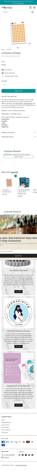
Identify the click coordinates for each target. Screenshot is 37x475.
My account (5, 432)
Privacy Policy (5, 425)
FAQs (3, 420)
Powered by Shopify (21, 465)
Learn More (21, 3)
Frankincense (5, 119)
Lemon (4, 123)
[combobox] (18, 12)
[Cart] (30, 7)
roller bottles (19, 103)
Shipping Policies (6, 422)
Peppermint (5, 127)
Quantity (4, 81)
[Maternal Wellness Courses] (18, 313)
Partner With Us (6, 430)
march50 (8, 49)
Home (3, 49)
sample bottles (28, 103)
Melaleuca (4, 125)
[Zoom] (29, 43)
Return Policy (5, 427)
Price (3, 62)
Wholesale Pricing (7, 137)
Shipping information (8, 132)
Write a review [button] (18, 157)
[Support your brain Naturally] (18, 368)
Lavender (4, 121)
